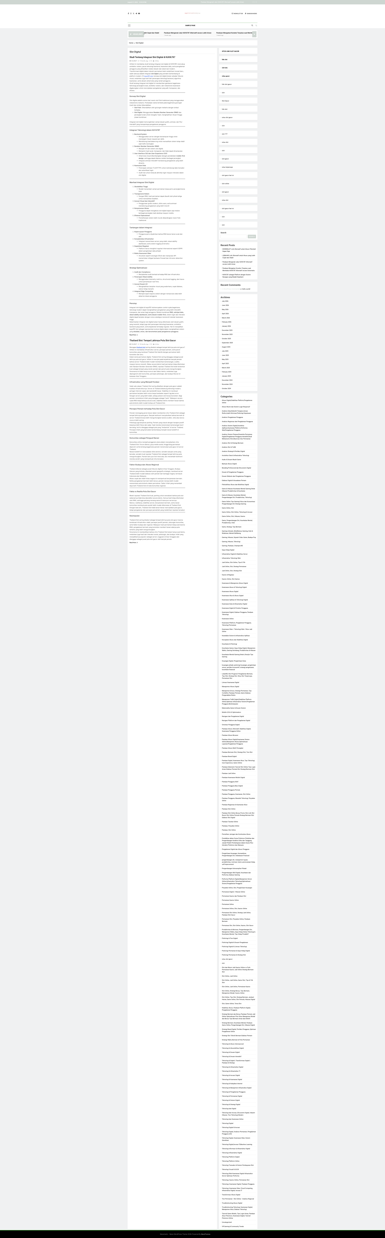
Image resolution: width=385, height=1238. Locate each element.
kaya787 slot (148, 76)
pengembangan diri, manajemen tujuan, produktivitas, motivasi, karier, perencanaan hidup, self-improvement (238, 862)
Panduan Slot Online (228, 809)
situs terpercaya (227, 167)
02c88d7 (134, 61)
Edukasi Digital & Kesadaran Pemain (234, 480)
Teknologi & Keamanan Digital (232, 1079)
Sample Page (190, 25)
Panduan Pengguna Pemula (231, 790)
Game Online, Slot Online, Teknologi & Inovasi (237, 512)
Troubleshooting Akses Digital (232, 1203)
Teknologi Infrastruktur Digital (232, 1153)
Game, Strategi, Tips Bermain (231, 527)
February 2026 (226, 322)
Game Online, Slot (228, 508)
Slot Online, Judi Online (229, 976)
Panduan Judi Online (229, 773)
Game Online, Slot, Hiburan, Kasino (233, 516)
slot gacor (225, 159)
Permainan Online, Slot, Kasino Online (234, 908)
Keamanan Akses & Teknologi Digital (234, 587)
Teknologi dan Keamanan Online (232, 1119)
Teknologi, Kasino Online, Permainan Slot (235, 1180)
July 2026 (225, 301)
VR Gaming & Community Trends (233, 1226)
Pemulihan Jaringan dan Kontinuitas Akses (236, 834)
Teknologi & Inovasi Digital (231, 1075)
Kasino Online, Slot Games (231, 579)
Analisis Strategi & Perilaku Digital (233, 451)
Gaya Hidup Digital (228, 550)
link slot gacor (227, 84)
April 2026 (225, 314)
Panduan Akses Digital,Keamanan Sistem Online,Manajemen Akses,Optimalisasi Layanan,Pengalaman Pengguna (235, 742)
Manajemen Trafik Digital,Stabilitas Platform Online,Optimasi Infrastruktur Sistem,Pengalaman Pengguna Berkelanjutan (238, 702)
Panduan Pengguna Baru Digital (232, 786)
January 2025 (226, 376)
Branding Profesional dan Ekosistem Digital (236, 468)
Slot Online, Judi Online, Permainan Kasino (236, 987)
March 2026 (226, 318)
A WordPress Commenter (231, 289)
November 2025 (227, 334)
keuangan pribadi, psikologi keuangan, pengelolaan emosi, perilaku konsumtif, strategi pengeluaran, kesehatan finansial (239, 667)
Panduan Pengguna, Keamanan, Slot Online (236, 794)
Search (223, 233)
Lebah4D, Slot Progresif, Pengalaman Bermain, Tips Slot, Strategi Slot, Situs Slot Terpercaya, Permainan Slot (237, 676)
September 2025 (227, 343)
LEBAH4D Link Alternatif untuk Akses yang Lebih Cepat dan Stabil (222, 2)
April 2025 (225, 363)
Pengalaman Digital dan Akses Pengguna (235, 849)
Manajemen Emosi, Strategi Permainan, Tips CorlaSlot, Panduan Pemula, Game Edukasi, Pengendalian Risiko (237, 693)
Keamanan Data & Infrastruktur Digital (234, 604)
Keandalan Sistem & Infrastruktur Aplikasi (236, 636)
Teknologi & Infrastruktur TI (231, 1071)
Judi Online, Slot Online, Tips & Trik (233, 562)
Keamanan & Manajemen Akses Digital (235, 583)
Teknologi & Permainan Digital (232, 1096)
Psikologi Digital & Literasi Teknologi (234, 946)
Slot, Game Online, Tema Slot (231, 1003)
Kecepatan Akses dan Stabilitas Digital (235, 640)
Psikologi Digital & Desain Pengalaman (235, 942)
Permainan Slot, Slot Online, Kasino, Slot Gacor (237, 925)
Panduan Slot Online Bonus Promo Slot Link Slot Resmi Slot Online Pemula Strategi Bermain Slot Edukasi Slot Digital (238, 815)
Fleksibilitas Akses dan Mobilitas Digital (235, 484)
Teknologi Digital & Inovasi (231, 1127)
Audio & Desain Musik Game (231, 459)
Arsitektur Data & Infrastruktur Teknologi (235, 455)
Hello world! (246, 289)
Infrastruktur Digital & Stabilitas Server (235, 554)
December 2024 (227, 380)
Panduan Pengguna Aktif (230, 782)
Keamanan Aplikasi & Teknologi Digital (235, 600)
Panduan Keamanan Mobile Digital (233, 777)
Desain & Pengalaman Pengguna (232, 472)
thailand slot (141, 347)
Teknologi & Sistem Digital (231, 1100)
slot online (225, 184)
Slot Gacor (225, 101)
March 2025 (226, 368)
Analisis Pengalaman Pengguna (232, 417)
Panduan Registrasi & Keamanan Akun (234, 805)
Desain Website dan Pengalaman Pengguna (236, 476)
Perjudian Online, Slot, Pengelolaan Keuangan (237, 888)
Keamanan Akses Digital (230, 591)
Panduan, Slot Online (229, 830)
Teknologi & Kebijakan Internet (232, 1084)
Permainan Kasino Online (230, 900)
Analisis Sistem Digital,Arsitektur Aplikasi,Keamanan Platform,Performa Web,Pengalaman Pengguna (234, 428)
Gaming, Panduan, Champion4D (232, 546)
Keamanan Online (228, 619)
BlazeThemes (205, 1234)
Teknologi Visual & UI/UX (230, 1169)
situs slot (225, 142)
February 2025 (226, 372)
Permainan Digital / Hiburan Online (233, 892)
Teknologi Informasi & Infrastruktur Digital (236, 1149)
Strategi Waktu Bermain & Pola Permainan (236, 1040)
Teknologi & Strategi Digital (231, 1104)
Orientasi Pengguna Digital (231, 725)
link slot (224, 109)
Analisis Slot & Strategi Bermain (232, 443)
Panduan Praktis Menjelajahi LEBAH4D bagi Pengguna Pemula (240, 33)
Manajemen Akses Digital (230, 686)
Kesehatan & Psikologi (229, 644)
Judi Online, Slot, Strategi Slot (232, 571)
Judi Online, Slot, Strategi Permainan (234, 566)
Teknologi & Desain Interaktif (231, 1056)
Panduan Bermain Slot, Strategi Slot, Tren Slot (237, 752)
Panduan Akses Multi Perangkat (232, 748)
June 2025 (225, 355)
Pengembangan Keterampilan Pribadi (234, 868)
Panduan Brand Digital (229, 756)
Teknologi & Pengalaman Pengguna (233, 1092)
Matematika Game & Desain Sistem (234, 708)
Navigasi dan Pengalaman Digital (233, 716)
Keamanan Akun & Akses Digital (232, 596)
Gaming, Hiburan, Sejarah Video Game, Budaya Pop (239, 537)
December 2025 (227, 330)
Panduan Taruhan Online (230, 822)
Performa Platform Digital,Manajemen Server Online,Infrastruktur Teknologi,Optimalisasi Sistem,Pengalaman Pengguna (237, 881)
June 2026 (225, 305)
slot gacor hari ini (228, 175)
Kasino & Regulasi (228, 575)
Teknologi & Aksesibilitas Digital (233, 1048)
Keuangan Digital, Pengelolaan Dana (234, 661)
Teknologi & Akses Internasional (233, 1044)
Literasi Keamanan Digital (230, 682)
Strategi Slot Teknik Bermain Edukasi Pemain (237, 1036)
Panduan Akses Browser (230, 735)
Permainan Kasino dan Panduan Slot (234, 896)
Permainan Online (228, 904)
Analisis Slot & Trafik (229, 447)
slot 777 (224, 134)
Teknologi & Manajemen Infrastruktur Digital (236, 1088)
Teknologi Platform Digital (231, 1157)
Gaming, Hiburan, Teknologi (231, 542)
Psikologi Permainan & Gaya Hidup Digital (236, 951)
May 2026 (225, 309)
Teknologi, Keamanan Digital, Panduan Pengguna (238, 1184)
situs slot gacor (227, 117)
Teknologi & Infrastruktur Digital (232, 1067)
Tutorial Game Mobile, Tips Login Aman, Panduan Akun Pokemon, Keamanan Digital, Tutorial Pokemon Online (238, 1216)
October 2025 (226, 339)
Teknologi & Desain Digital (231, 1052)
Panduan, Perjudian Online (230, 826)
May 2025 (225, 359)
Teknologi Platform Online (230, 1161)
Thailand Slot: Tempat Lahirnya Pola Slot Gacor (153, 340)
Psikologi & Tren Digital (230, 938)
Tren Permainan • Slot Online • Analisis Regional (238, 1199)
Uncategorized (227, 1222)
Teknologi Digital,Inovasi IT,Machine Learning (237, 1144)
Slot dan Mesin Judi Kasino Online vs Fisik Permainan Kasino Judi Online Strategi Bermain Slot (237, 970)
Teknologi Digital (227, 1123)
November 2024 (227, 384)
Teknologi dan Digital (229, 1109)
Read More (133, 335)
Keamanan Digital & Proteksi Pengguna (235, 608)
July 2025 (225, 351)
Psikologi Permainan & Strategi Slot (234, 955)
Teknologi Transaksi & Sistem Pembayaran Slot (238, 1165)
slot (223, 93)
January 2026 (226, 326)
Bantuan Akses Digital (229, 464)
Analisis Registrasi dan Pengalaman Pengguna (237, 421)
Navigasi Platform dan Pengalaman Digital (236, 720)
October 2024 (226, 388)
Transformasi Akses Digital (231, 1195)
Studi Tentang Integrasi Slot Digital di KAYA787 (152, 57)
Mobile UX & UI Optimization (231, 712)
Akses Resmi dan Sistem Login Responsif (236, 407)
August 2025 (226, 347)
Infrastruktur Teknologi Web (231, 558)
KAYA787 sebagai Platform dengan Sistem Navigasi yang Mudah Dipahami (186, 33)
